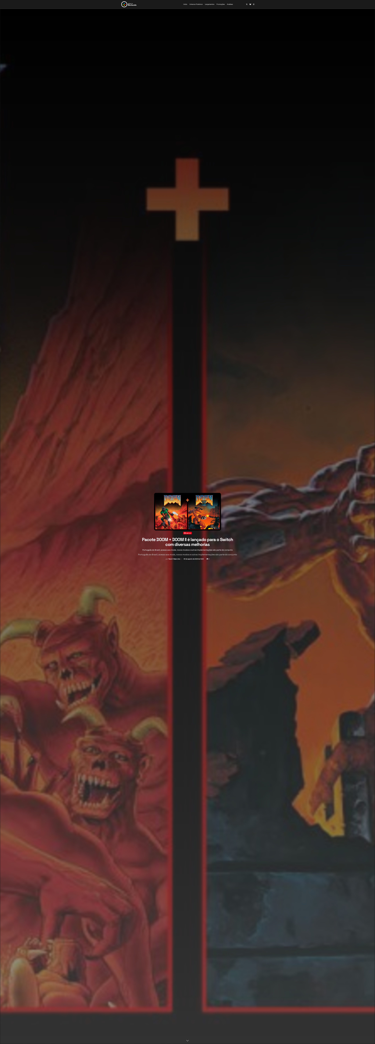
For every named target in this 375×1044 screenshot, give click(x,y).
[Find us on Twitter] (247, 4)
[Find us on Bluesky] (250, 4)
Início (185, 4)
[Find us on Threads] (253, 4)
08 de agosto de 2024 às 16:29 (194, 559)
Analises (230, 4)
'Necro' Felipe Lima (174, 559)
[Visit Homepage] (135, 4)
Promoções (221, 4)
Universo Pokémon (196, 4)
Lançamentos (209, 4)
